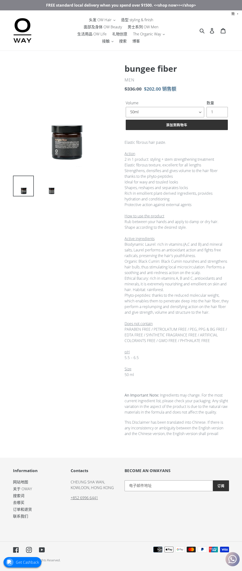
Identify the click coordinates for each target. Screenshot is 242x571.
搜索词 (18, 495)
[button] (235, 13)
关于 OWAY (22, 488)
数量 (210, 103)
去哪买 (18, 502)
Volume (132, 103)
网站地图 (20, 482)
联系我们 (20, 516)
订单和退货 (22, 509)
